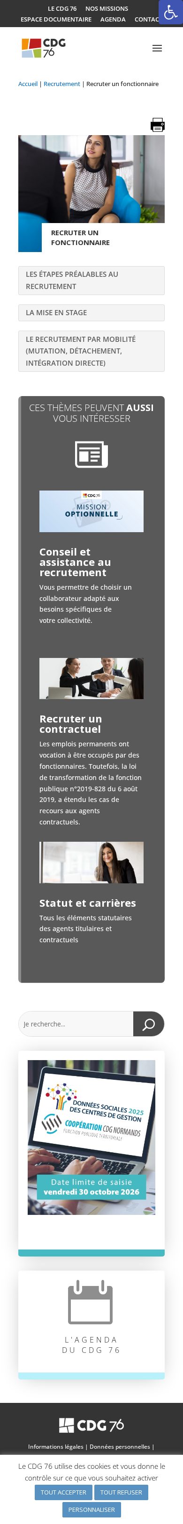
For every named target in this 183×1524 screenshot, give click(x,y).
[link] (171, 12)
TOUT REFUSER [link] (121, 1492)
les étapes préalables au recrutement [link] (72, 280)
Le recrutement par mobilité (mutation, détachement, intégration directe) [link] (81, 351)
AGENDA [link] (113, 19)
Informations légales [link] (56, 1447)
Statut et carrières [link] (87, 903)
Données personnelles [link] (120, 1447)
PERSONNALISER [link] (92, 1509)
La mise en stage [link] (56, 312)
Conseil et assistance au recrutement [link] (75, 561)
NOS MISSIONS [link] (106, 9)
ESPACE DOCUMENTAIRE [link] (56, 19)
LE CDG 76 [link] (62, 9)
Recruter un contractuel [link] (70, 723)
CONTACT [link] (148, 19)
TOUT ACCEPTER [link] (63, 1492)
